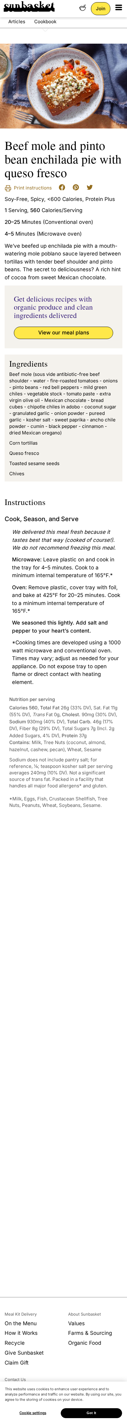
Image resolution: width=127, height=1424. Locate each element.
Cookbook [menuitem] (45, 21)
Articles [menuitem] (16, 21)
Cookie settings (32, 1413)
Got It (91, 1413)
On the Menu (21, 1323)
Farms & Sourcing (90, 1333)
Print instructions (32, 188)
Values (76, 1323)
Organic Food (84, 1343)
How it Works (21, 1333)
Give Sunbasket (24, 1353)
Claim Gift (17, 1363)
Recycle (15, 1343)
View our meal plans (63, 332)
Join (100, 8)
